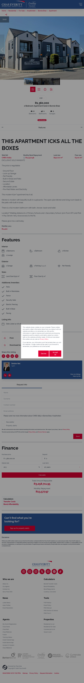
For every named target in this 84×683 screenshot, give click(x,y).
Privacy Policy (44, 339)
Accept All (55, 354)
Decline (43, 353)
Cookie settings (30, 354)
